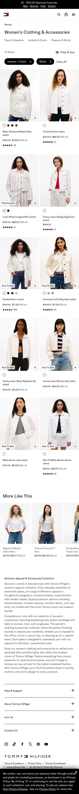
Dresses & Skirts (61, 40)
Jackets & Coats (37, 40)
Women (34, 6)
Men (25, 6)
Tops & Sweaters (14, 40)
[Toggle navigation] (73, 14)
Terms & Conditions (14, 763)
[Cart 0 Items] (66, 14)
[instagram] (6, 744)
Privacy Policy (34, 763)
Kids (43, 6)
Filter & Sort (67, 52)
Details (52, 6)
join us (8, 717)
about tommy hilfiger (17, 704)
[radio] (4, 125)
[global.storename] (6, 14)
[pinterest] (38, 744)
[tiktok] (14, 744)
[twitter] (30, 744)
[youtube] (46, 744)
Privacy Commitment (56, 763)
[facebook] (22, 744)
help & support (13, 690)
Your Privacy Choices (15, 789)
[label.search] (59, 14)
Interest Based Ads (16, 767)
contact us (11, 730)
